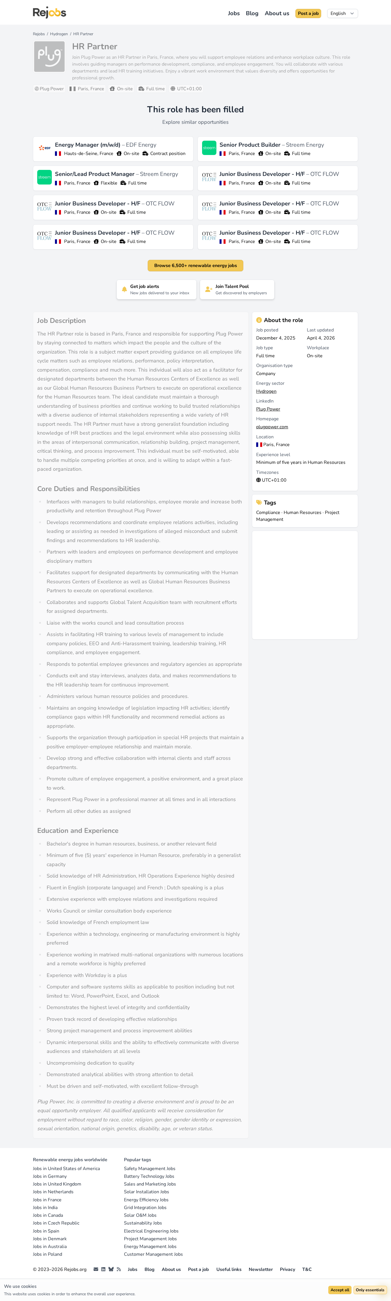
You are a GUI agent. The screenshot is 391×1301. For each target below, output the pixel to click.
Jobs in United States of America (66, 1168)
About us (277, 13)
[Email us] (96, 1269)
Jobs (234, 13)
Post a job (308, 13)
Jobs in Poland (47, 1254)
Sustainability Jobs (143, 1223)
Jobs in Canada (48, 1215)
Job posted (267, 330)
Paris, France (242, 153)
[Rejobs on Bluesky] (111, 1269)
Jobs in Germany (50, 1176)
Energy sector (270, 383)
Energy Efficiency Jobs (146, 1200)
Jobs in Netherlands (53, 1192)
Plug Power (268, 409)
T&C (307, 1269)
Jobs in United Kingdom (57, 1184)
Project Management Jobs (150, 1239)
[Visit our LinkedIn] (103, 1269)
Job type (264, 348)
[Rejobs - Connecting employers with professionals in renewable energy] (49, 12)
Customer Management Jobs (153, 1254)
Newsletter (261, 1269)
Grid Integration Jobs (145, 1207)
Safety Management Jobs (149, 1168)
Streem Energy (305, 145)
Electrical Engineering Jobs (151, 1231)
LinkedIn (265, 401)
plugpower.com (272, 427)
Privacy (287, 1269)
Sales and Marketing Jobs (150, 1184)
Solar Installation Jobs (146, 1192)
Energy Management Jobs (150, 1246)
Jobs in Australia (50, 1246)
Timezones (267, 472)
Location (265, 437)
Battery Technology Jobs (149, 1176)
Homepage (267, 419)
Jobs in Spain (46, 1231)
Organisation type (274, 365)
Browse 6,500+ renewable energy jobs (195, 265)
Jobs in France (47, 1200)
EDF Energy (141, 145)
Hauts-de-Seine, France (88, 153)
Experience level (273, 455)
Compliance (268, 512)
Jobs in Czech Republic (56, 1223)
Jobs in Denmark (50, 1239)
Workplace (318, 348)
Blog (252, 13)
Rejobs (39, 34)
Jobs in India (45, 1207)
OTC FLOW (324, 174)
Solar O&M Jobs (140, 1215)
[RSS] (119, 1269)
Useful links (229, 1269)
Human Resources (302, 512)
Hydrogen (59, 34)
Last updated (320, 330)
